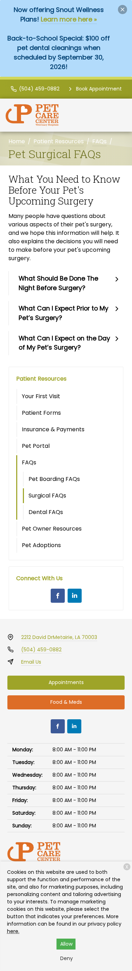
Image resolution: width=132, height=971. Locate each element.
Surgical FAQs (47, 495)
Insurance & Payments (53, 429)
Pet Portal (36, 446)
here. (13, 931)
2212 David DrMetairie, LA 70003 (59, 637)
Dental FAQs (46, 512)
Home (16, 141)
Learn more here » (69, 19)
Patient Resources (58, 141)
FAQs (99, 141)
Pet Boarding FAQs (54, 479)
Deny (66, 958)
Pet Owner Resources (52, 529)
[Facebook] (58, 596)
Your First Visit (41, 396)
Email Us (31, 661)
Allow (66, 943)
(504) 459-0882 (41, 649)
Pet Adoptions (41, 545)
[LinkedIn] (75, 596)
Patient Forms (41, 413)
